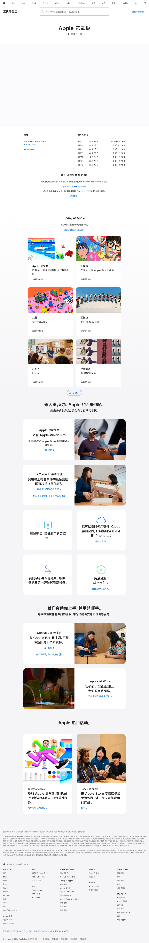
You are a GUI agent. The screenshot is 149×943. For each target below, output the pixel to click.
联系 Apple (121, 920)
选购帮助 (63, 910)
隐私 (118, 884)
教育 (118, 877)
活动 (118, 916)
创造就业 (120, 909)
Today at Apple (66, 881)
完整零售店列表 (138, 12)
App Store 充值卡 (10, 910)
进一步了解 (73, 393)
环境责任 (120, 881)
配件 (4, 906)
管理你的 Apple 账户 (39, 873)
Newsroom (121, 897)
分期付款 (63, 903)
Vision (5, 892)
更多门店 (44, 931)
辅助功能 (120, 873)
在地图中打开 (29, 149)
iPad (5, 881)
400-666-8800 (61, 931)
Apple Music (37, 890)
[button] (136, 3)
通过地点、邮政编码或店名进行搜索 (62, 12)
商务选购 (92, 877)
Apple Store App (67, 892)
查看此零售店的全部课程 (73, 230)
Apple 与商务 (94, 873)
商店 (4, 873)
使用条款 (55, 939)
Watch (5, 888)
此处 (65, 855)
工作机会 (120, 905)
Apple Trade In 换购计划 (69, 899)
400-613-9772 (31, 145)
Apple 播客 (36, 894)
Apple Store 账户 (38, 877)
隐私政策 (46, 939)
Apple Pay (7, 920)
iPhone (6, 884)
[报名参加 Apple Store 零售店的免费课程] (47, 758)
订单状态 (63, 906)
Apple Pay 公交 (9, 923)
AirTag (5, 903)
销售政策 (64, 939)
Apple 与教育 (94, 886)
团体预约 (63, 884)
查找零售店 (64, 873)
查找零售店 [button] (10, 11)
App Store (36, 897)
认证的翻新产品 (65, 895)
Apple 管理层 (122, 901)
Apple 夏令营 (65, 888)
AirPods (6, 895)
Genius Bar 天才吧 (67, 877)
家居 (4, 899)
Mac (5, 877)
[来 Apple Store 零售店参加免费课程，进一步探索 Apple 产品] (101, 758)
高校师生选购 (93, 890)
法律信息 (73, 939)
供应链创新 (121, 888)
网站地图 (83, 939)
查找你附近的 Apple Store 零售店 (26, 931)
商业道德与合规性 (123, 912)
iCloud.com (36, 881)
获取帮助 (48, 647)
